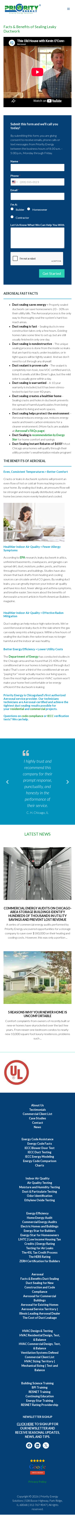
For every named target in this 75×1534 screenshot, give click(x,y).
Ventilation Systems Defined (39, 1352)
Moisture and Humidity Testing (39, 1187)
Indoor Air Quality (38, 1178)
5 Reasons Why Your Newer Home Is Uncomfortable (37, 1014)
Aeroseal (37, 1274)
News (37, 1127)
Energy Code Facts (39, 1143)
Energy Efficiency (37, 1213)
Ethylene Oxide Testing (39, 1200)
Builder (20, 209)
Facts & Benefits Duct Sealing (39, 1278)
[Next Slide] (68, 781)
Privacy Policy (37, 1481)
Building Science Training (37, 1383)
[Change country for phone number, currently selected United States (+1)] (14, 182)
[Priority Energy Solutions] (22, 9)
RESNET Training (40, 1392)
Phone (15, 175)
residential (17, 709)
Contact (37, 1122)
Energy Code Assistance (37, 1139)
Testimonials (37, 1109)
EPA (22, 557)
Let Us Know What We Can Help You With (37, 224)
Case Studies (37, 1118)
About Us (37, 1105)
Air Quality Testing (39, 1183)
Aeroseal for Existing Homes (39, 1304)
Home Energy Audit (39, 1218)
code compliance (32, 716)
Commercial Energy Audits (39, 1222)
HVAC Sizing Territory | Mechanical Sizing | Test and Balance (39, 1366)
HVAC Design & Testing (37, 1331)
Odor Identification (39, 1196)
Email (14, 190)
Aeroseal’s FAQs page (29, 431)
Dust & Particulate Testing (39, 1191)
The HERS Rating (40, 1257)
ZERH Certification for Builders (39, 1261)
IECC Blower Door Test (40, 1148)
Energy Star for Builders (39, 1231)
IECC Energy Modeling (39, 1156)
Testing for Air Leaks (39, 1248)
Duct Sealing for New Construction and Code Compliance (39, 1287)
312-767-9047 (38, 1504)
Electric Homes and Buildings (39, 1226)
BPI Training (40, 1387)
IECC (50, 716)
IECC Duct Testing (39, 1152)
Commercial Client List (37, 1114)
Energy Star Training (39, 1400)
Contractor (22, 217)
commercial (37, 709)
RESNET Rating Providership (39, 1405)
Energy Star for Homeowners (39, 1235)
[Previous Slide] (7, 781)
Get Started (52, 273)
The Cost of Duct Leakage (39, 1317)
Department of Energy (24, 656)
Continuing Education (39, 1396)
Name (15, 161)
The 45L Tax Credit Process (40, 1252)
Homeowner (39, 209)
